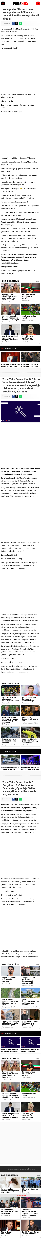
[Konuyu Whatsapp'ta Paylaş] (20, 23)
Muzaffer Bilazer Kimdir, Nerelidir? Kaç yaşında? (9, 1050)
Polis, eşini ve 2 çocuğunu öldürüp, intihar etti (10, 768)
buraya (3, 241)
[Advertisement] (20, 70)
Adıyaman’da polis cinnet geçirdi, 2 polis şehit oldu (30, 768)
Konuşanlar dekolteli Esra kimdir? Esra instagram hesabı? (10, 366)
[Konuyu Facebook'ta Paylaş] (13, 23)
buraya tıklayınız (23, 245)
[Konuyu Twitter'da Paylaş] (16, 23)
